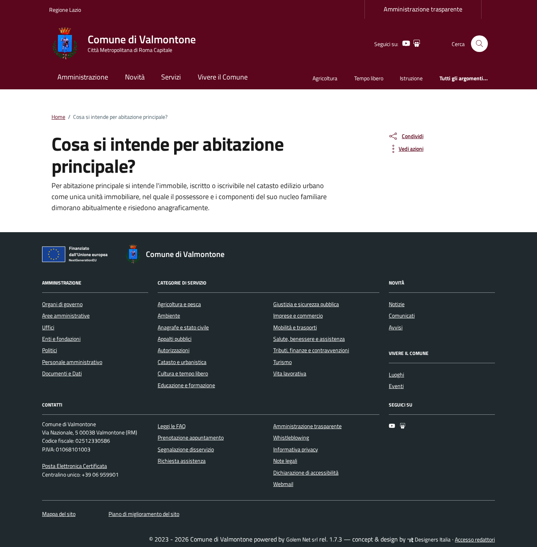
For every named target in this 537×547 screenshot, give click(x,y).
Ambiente (169, 315)
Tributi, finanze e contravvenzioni (311, 350)
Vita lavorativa (289, 373)
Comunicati (402, 315)
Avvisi (396, 327)
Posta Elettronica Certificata (74, 466)
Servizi (171, 77)
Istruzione (411, 78)
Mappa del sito (58, 514)
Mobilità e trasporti (295, 327)
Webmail (283, 484)
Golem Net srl (302, 539)
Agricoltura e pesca (179, 304)
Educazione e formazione (186, 385)
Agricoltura (325, 78)
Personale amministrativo (72, 362)
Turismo (282, 362)
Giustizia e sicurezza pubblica (306, 304)
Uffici (48, 327)
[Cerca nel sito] (479, 43)
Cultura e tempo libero (183, 373)
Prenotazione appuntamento (191, 437)
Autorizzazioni (173, 350)
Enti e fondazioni (61, 338)
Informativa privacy (295, 449)
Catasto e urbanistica (182, 362)
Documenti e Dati (62, 373)
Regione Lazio (65, 10)
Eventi (396, 386)
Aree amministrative (66, 315)
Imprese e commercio (298, 315)
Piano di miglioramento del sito (144, 514)
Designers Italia (432, 539)
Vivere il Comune (223, 77)
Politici (49, 350)
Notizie (397, 304)
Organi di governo (62, 304)
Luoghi (396, 374)
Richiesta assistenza (182, 460)
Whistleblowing (291, 437)
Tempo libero (368, 78)
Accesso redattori (475, 539)
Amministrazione (82, 77)
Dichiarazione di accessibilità (305, 472)
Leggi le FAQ (172, 426)
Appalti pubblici (174, 338)
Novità (135, 77)
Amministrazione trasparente (423, 9)
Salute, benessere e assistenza (309, 338)
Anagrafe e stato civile (183, 327)
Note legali (285, 460)
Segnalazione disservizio (186, 449)
